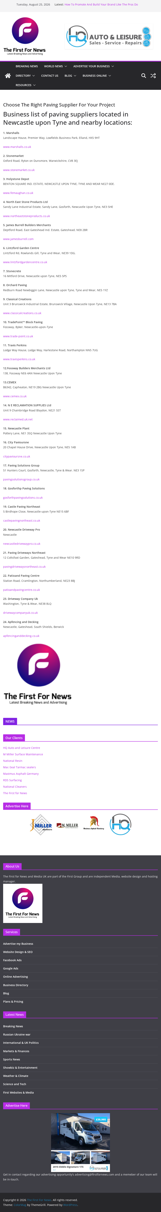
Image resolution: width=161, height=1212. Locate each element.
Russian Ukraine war (16, 1034)
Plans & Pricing (13, 1001)
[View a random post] (153, 75)
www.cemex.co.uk (15, 396)
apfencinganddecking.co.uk (21, 636)
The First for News (15, 793)
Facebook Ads (12, 960)
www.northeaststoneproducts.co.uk (26, 216)
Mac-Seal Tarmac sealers (19, 767)
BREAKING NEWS (27, 66)
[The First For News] (8, 75)
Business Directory (15, 985)
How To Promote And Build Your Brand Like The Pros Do (101, 4)
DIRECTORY (23, 75)
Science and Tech (14, 1084)
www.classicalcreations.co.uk (22, 313)
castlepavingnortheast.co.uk (21, 520)
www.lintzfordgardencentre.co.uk (25, 262)
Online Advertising (15, 976)
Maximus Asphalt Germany (21, 774)
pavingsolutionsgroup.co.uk (21, 479)
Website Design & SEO (18, 952)
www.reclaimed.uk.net (18, 419)
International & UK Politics (21, 1043)
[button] (65, 66)
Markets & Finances (16, 1051)
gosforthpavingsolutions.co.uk (23, 497)
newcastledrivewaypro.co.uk (21, 544)
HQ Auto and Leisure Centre (21, 748)
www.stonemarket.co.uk (19, 170)
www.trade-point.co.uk (18, 336)
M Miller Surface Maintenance (23, 754)
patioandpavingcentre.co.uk (21, 590)
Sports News (11, 1059)
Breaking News (13, 1026)
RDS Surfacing (12, 780)
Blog (6, 993)
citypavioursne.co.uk (16, 456)
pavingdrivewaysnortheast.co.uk (24, 566)
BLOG (68, 75)
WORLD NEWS (53, 66)
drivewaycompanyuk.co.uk (20, 613)
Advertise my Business (18, 944)
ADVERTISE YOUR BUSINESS (91, 66)
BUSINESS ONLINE (95, 75)
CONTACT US (49, 75)
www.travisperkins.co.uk (19, 359)
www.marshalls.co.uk (17, 147)
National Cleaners (15, 786)
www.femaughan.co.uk (18, 193)
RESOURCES (23, 85)
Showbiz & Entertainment (20, 1067)
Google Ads (10, 968)
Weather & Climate (15, 1076)
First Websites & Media (18, 1092)
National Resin (12, 761)
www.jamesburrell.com (18, 239)
